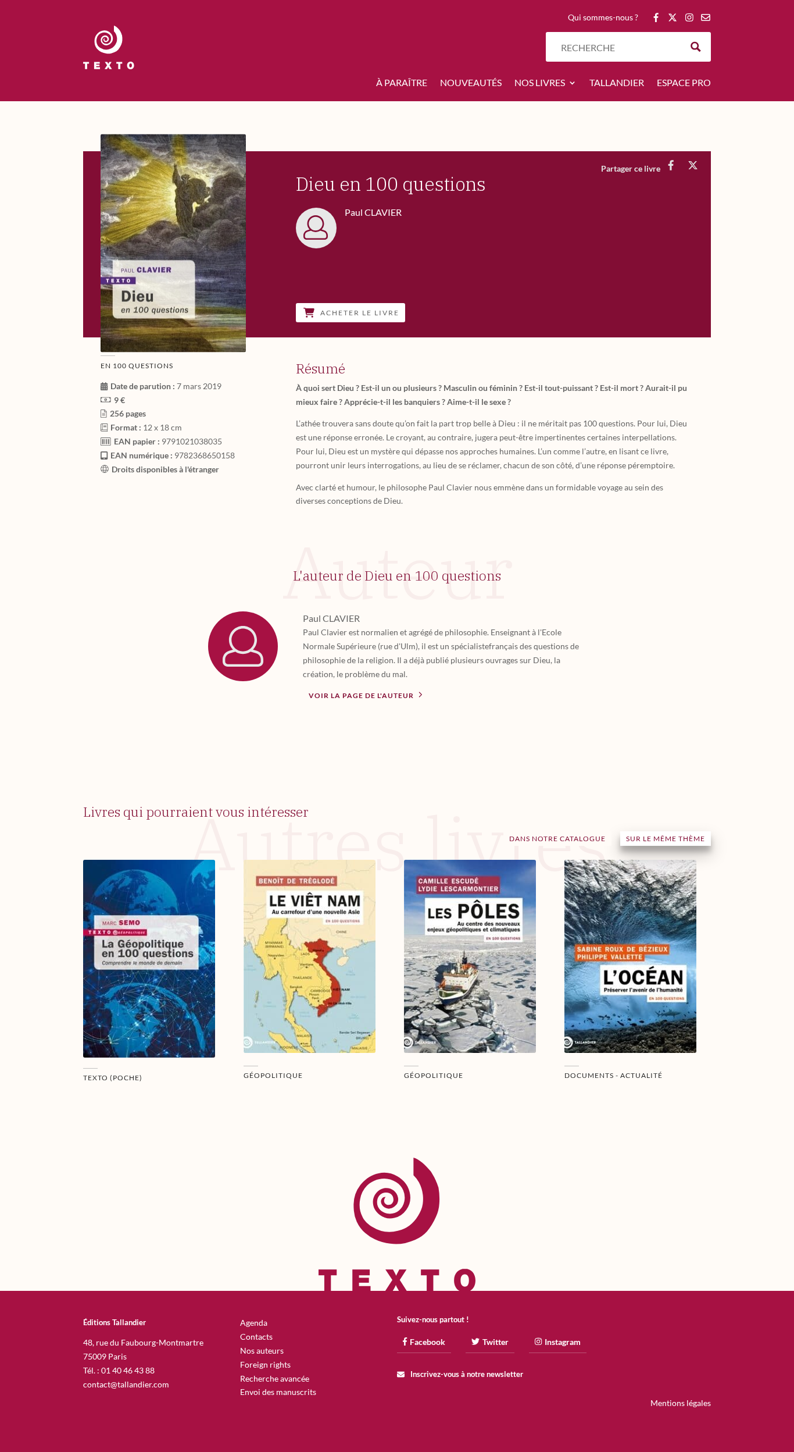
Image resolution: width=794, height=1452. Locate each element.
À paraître (401, 83)
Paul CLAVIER (331, 618)
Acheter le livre (359, 312)
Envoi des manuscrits (278, 1392)
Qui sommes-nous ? (603, 17)
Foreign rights (265, 1364)
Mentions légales (680, 1403)
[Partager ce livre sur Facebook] (670, 165)
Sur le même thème (665, 838)
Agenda (253, 1323)
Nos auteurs (262, 1350)
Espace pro (684, 83)
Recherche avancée (274, 1378)
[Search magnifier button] (696, 47)
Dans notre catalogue (557, 838)
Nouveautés (471, 83)
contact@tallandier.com (126, 1384)
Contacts (256, 1336)
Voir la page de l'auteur (362, 695)
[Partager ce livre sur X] (692, 165)
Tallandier (616, 83)
